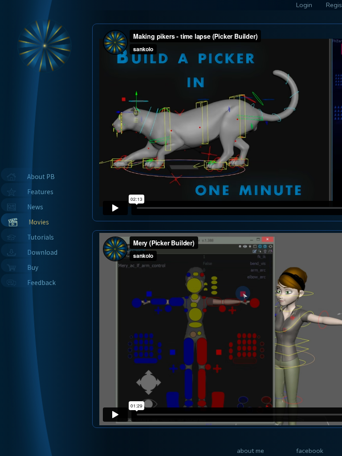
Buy (32, 267)
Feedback (41, 282)
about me (250, 450)
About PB (41, 176)
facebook (309, 450)
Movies (38, 222)
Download (42, 252)
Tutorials (40, 237)
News (35, 207)
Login (304, 4)
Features (40, 191)
